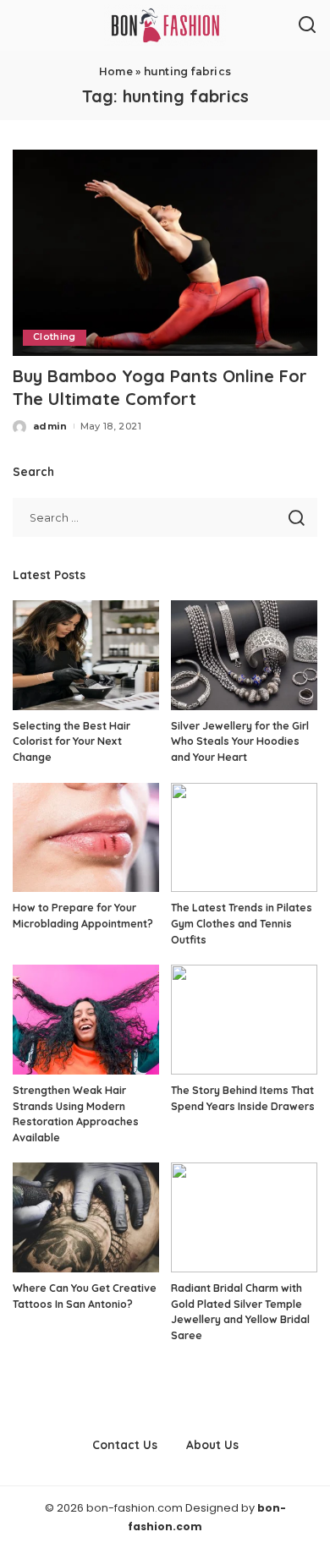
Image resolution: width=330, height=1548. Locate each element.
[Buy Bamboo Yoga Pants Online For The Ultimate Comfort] (165, 252)
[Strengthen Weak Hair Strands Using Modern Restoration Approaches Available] (86, 1020)
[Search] (307, 25)
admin (50, 426)
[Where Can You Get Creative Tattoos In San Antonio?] (86, 1217)
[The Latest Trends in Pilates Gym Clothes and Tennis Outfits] (244, 838)
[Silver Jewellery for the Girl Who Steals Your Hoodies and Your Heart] (244, 655)
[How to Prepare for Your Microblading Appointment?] (86, 838)
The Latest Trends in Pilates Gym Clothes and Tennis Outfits (241, 923)
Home (116, 71)
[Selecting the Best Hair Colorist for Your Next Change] (86, 655)
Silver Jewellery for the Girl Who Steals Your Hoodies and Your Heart (240, 741)
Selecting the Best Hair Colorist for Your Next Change (71, 741)
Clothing (54, 336)
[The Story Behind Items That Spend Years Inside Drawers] (244, 1020)
